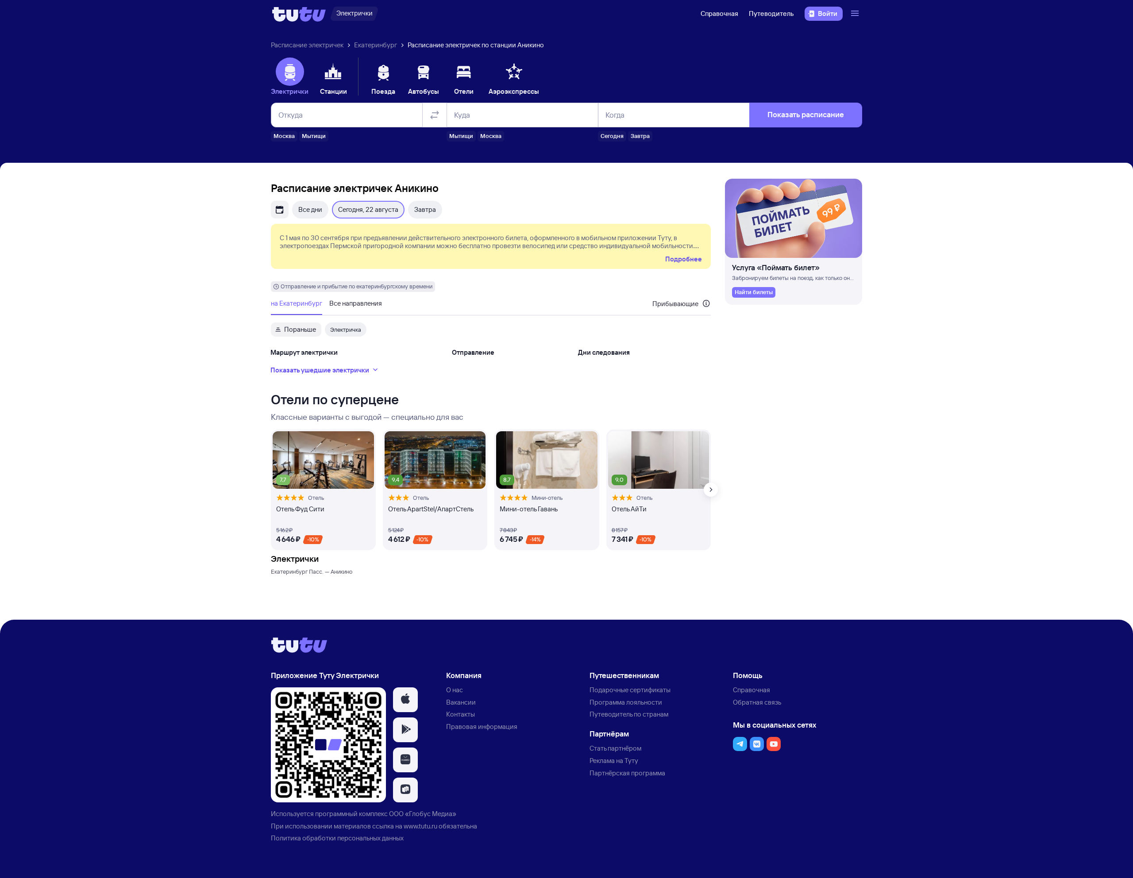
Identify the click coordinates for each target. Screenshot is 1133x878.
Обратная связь (757, 702)
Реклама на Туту (614, 760)
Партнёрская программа (627, 773)
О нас (454, 690)
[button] (405, 699)
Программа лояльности (626, 702)
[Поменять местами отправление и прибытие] (434, 115)
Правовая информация (481, 726)
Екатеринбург (375, 45)
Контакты (460, 714)
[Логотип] (299, 14)
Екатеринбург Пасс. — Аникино (311, 571)
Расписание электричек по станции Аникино (476, 45)
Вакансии (461, 702)
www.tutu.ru (420, 826)
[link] (753, 292)
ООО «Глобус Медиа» (422, 813)
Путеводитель (771, 13)
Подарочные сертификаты (630, 690)
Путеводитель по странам (629, 714)
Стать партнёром (615, 748)
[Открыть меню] (856, 13)
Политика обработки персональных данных (337, 838)
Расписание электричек (307, 45)
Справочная (719, 13)
